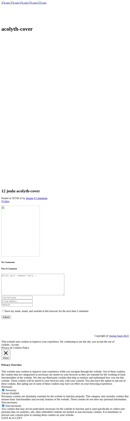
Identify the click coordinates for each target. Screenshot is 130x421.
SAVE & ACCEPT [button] (11, 418)
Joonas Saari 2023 (119, 335)
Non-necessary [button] (9, 402)
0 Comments (40, 198)
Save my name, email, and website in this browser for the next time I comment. (47, 311)
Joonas (29, 198)
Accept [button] (15, 344)
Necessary (10, 390)
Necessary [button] (6, 386)
